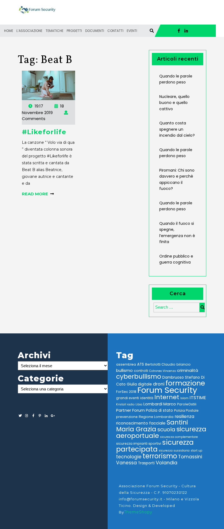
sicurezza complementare (179, 437)
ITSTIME (198, 397)
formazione (185, 383)
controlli (141, 370)
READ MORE (35, 193)
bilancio (183, 364)
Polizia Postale (186, 410)
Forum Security (167, 390)
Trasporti (146, 463)
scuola (166, 429)
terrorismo (160, 456)
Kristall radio (125, 404)
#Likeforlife (44, 132)
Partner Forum (130, 410)
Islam (184, 398)
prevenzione (127, 416)
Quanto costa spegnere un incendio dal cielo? (177, 129)
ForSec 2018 (126, 391)
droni (158, 384)
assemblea (126, 364)
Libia (138, 404)
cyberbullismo (138, 376)
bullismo (124, 370)
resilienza (184, 416)
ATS (140, 364)
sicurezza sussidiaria (174, 451)
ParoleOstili (186, 404)
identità (146, 398)
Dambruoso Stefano (181, 377)
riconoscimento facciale (141, 423)
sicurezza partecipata (155, 446)
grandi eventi (127, 398)
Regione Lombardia (156, 416)
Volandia (166, 462)
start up (196, 451)
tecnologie (129, 456)
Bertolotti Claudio (160, 364)
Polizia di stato (159, 410)
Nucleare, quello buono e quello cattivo (174, 103)
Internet (166, 397)
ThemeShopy (138, 512)
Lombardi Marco (159, 404)
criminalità (187, 370)
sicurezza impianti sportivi (138, 443)
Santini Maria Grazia (152, 426)
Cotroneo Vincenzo (162, 371)
